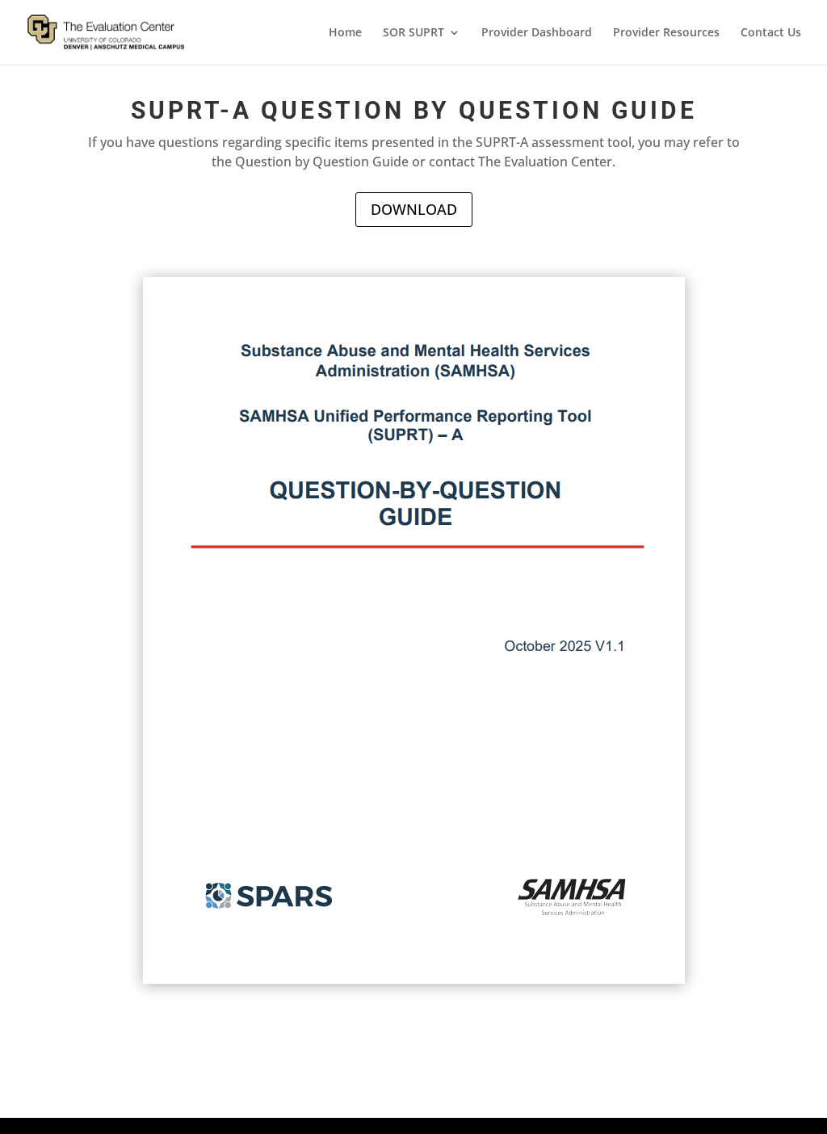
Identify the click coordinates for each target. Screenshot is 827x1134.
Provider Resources (666, 33)
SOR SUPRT (413, 33)
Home (345, 33)
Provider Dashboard (536, 33)
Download (414, 209)
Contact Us (771, 33)
